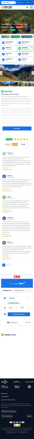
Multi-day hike (19, 27)
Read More (17, 128)
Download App (8, 416)
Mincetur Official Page (10, 411)
